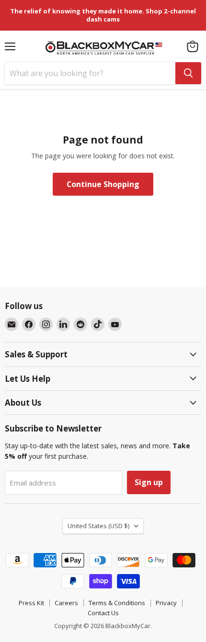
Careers (66, 602)
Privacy (166, 602)
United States (98, 525)
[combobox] (90, 73)
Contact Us (103, 613)
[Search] (188, 73)
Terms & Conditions (117, 602)
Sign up (149, 482)
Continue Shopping (103, 184)
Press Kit (31, 602)
